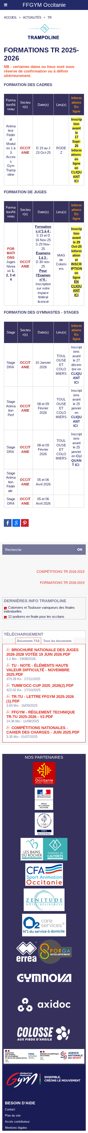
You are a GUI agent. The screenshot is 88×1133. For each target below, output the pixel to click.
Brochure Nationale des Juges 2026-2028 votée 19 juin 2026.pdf (42, 652)
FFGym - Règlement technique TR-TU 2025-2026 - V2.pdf (40, 714)
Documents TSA (28, 641)
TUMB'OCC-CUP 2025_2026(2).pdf (43, 685)
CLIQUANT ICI (76, 378)
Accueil (10, 17)
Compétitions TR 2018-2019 (60, 571)
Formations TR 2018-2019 (62, 583)
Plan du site (13, 1115)
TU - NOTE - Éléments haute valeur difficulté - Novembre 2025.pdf (37, 670)
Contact (10, 1109)
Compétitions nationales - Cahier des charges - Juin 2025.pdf (42, 730)
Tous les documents (57, 641)
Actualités (32, 17)
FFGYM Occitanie (44, 5)
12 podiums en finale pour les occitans (36, 616)
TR (49, 17)
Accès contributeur (17, 1121)
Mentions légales (16, 1127)
